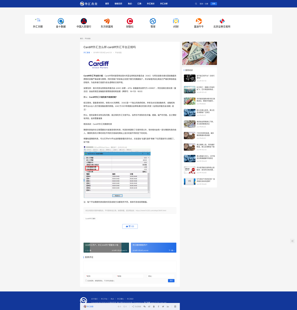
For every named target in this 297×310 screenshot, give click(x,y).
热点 (130, 4)
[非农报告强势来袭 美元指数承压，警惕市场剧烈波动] (189, 99)
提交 (171, 280)
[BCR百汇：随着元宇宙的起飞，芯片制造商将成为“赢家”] (189, 87)
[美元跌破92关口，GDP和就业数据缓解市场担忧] (189, 156)
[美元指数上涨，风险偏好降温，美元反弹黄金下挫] (189, 144)
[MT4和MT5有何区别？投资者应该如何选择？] (189, 179)
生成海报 (137, 306)
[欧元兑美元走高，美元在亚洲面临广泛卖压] (189, 110)
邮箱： (120, 276)
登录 (201, 4)
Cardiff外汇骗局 (90, 218)
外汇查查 (87, 52)
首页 (107, 4)
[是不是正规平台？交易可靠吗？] (189, 76)
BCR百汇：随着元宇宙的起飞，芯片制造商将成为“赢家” (206, 89)
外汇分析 (164, 4)
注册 (206, 4)
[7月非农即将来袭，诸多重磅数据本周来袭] (189, 133)
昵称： (89, 276)
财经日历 (118, 4)
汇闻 (139, 4)
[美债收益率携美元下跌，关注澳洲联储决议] (189, 122)
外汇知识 (150, 4)
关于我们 (94, 299)
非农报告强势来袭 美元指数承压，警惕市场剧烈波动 (206, 101)
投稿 (213, 4)
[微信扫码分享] (144, 306)
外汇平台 (104, 299)
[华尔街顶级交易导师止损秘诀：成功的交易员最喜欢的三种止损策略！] (189, 167)
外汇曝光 (120, 299)
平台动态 (118, 52)
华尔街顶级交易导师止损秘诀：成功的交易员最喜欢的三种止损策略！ (206, 169)
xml (165, 303)
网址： (150, 276)
